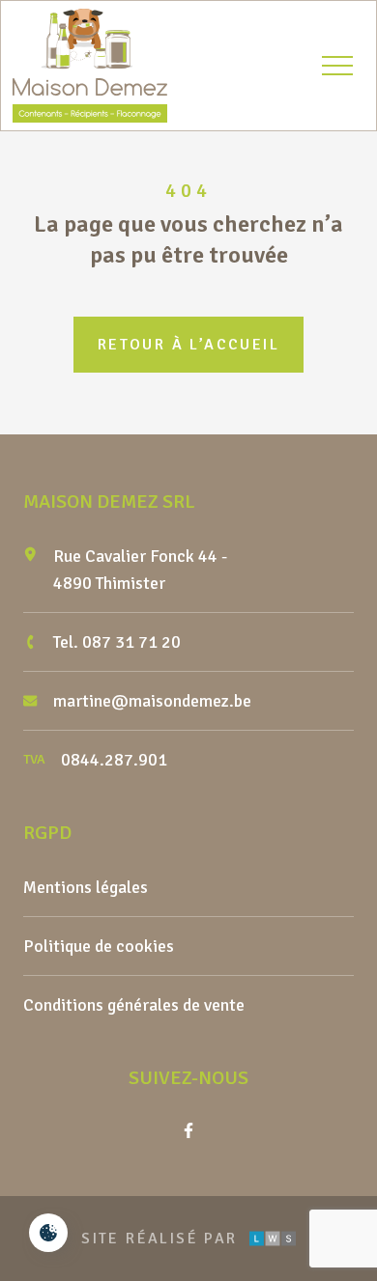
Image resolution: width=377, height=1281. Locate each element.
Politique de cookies (98, 946)
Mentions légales (85, 887)
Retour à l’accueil (188, 344)
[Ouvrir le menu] (337, 65)
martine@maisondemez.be (152, 700)
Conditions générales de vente (134, 1005)
